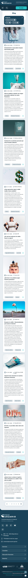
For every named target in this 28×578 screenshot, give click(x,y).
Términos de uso (9, 575)
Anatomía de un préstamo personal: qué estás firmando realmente (13, 141)
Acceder (21, 8)
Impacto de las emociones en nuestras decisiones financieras (13, 376)
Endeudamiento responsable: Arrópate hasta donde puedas (13, 48)
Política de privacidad (17, 575)
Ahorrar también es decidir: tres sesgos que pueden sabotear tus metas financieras (13, 95)
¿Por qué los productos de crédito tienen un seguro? (12, 237)
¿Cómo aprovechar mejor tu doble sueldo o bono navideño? (12, 190)
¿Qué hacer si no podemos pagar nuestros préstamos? (12, 278)
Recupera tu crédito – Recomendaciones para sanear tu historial (13, 323)
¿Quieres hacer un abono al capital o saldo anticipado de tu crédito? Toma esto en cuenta (13, 478)
